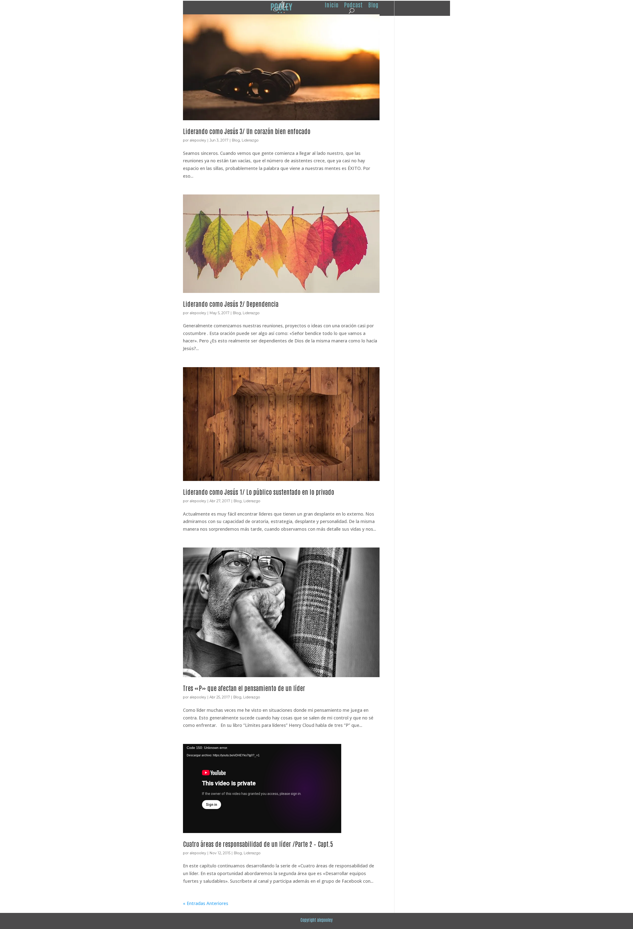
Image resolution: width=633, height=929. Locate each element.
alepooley (198, 140)
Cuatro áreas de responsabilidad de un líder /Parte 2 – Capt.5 (258, 843)
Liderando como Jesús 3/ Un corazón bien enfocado (246, 131)
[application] (262, 788)
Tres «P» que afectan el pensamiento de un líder (244, 688)
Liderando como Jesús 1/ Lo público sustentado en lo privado (258, 491)
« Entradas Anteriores (205, 903)
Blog (236, 140)
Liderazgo (250, 140)
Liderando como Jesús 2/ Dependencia (230, 303)
